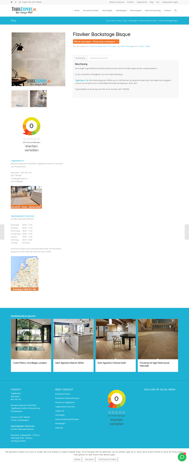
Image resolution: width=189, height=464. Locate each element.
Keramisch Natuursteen (98, 46)
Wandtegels (60, 423)
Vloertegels (112, 46)
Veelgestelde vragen (170, 2)
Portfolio (130, 2)
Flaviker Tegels (144, 46)
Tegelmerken (142, 2)
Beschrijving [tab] (80, 58)
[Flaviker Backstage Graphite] (187, 232)
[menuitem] (117, 2)
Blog (151, 2)
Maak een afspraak (117, 2)
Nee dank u (89, 459)
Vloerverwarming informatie (67, 419)
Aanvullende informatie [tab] (99, 58)
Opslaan (77, 459)
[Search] (175, 10)
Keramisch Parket (62, 394)
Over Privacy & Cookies (107, 459)
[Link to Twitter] (12, 2)
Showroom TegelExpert (65, 402)
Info (157, 2)
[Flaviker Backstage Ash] (2, 232)
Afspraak (59, 427)
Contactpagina (23, 420)
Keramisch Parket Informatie (67, 398)
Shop (13, 20)
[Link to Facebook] (16, 2)
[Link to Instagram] (20, 2)
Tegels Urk (59, 411)
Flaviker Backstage (127, 46)
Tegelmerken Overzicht (65, 406)
